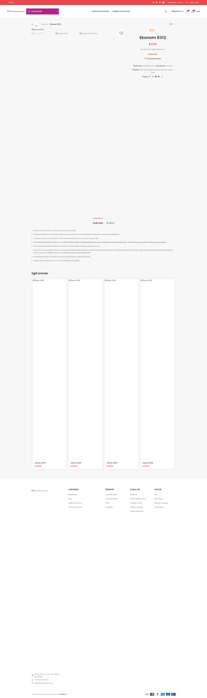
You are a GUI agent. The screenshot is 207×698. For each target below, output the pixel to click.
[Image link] (48, 580)
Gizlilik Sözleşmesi (136, 511)
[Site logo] (15, 11)
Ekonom (45, 24)
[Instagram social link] (160, 2)
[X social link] (156, 2)
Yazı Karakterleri (111, 499)
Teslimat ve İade (136, 503)
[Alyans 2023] (157, 370)
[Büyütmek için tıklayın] (36, 26)
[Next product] (174, 24)
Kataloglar (109, 507)
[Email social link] (155, 76)
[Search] (165, 11)
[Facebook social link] (153, 2)
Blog (70, 499)
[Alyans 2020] (85, 370)
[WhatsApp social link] (161, 76)
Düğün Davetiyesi (154, 70)
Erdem (170, 70)
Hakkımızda (72, 495)
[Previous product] (168, 24)
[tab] (98, 222)
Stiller (107, 503)
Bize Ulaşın (159, 499)
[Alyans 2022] (121, 370)
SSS (156, 495)
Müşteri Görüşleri (161, 503)
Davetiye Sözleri (111, 495)
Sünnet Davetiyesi (75, 507)
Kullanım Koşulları (136, 507)
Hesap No (133, 495)
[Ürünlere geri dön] (171, 24)
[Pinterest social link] (163, 2)
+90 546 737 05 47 (41, 680)
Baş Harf (143, 70)
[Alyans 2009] (49, 370)
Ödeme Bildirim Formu (138, 499)
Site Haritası (159, 507)
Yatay (153, 72)
